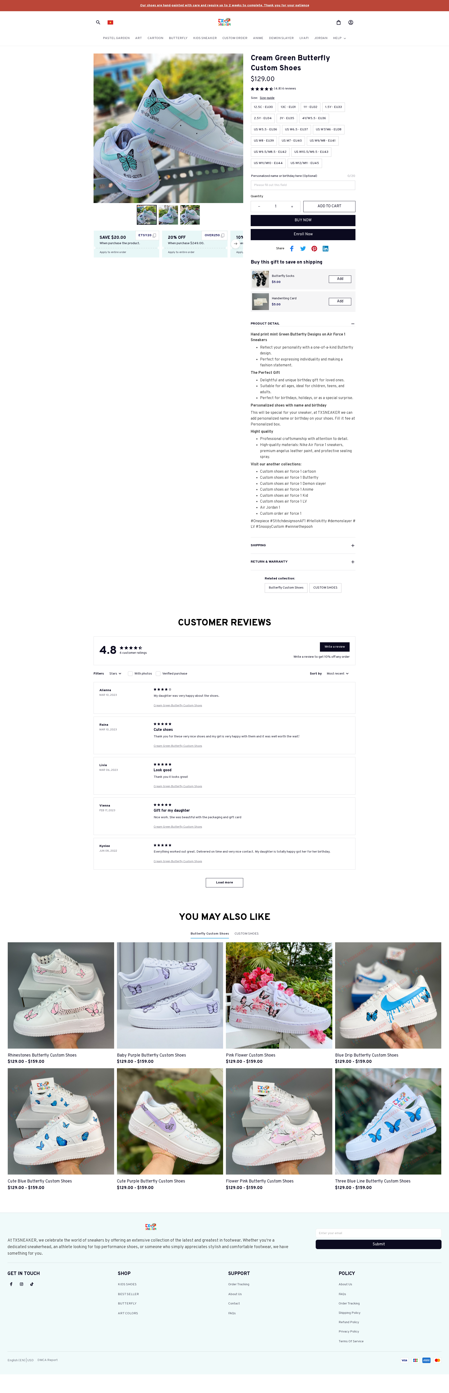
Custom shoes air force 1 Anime (287, 489)
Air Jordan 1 (270, 507)
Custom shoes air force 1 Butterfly (289, 477)
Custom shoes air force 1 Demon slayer (293, 484)
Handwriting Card (284, 298)
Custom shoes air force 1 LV (283, 501)
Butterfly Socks (283, 276)
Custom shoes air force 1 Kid (284, 495)
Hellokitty (318, 521)
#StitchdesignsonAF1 (288, 521)
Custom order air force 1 (280, 513)
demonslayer (341, 521)
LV (253, 527)
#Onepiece (260, 521)
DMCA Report (47, 1360)
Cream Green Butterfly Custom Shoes (178, 705)
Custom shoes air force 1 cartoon (288, 471)
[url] (224, 5)
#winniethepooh (299, 527)
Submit (379, 1244)
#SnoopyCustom (270, 527)
